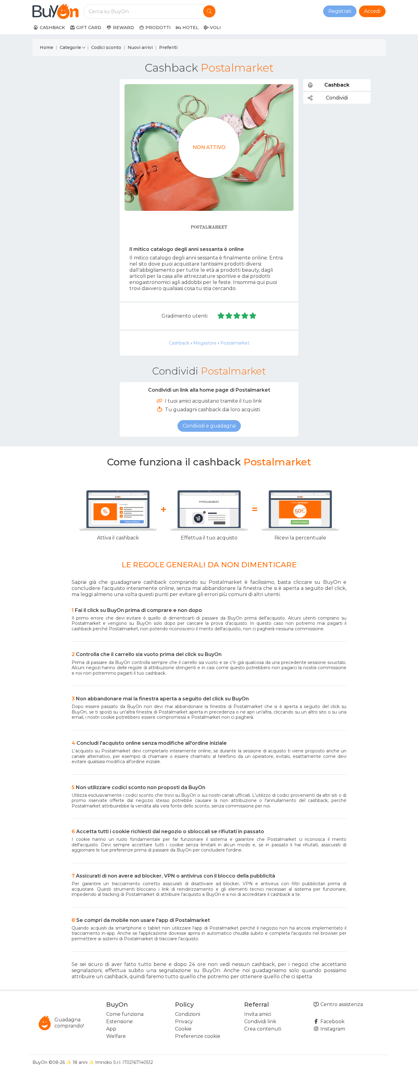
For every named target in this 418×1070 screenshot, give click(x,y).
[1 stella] (221, 316)
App (111, 1029)
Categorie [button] (70, 47)
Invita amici (257, 1014)
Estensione (119, 1021)
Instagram (332, 1029)
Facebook (332, 1021)
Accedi (372, 11)
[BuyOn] (55, 11)
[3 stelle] (237, 316)
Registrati (339, 11)
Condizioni (187, 1014)
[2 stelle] (229, 316)
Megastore (205, 343)
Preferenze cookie (197, 1036)
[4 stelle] (245, 316)
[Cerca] (209, 11)
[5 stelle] (252, 316)
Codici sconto (106, 47)
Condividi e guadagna (209, 426)
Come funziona (125, 1014)
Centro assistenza (341, 1004)
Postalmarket (234, 343)
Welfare (116, 1036)
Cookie (183, 1029)
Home (46, 47)
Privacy (184, 1021)
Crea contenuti (262, 1029)
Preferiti (168, 47)
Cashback (179, 343)
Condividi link (260, 1021)
